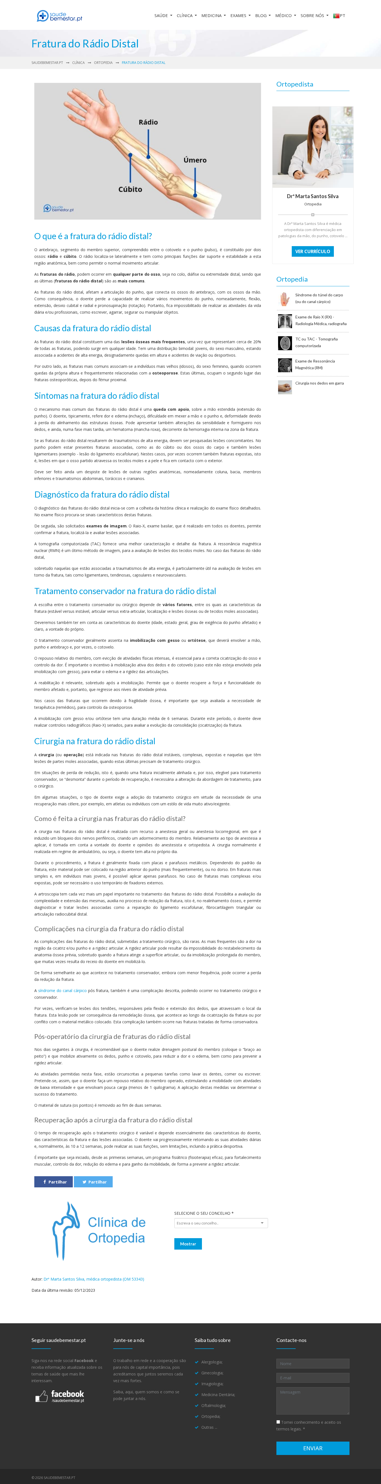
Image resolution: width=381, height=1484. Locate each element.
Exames (238, 15)
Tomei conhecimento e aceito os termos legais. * (308, 1426)
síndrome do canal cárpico (62, 990)
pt (342, 15)
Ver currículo (312, 251)
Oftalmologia (213, 1405)
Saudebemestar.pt (47, 62)
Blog (261, 15)
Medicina (212, 15)
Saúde (162, 15)
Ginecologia (212, 1372)
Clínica (185, 15)
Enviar (312, 1448)
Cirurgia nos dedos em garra (319, 383)
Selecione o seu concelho (204, 1213)
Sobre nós (313, 15)
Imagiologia (212, 1383)
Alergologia (211, 1362)
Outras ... (209, 1427)
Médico (284, 15)
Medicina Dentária (217, 1394)
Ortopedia (103, 62)
